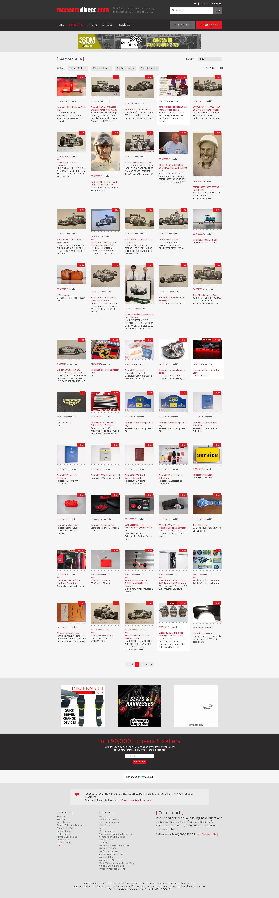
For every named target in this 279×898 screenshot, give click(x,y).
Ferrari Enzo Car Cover (67, 525)
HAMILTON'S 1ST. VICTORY (103, 635)
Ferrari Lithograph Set (135, 370)
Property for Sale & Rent (112, 868)
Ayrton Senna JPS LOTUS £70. (138, 109)
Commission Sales (66, 828)
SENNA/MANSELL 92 (168, 240)
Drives (102, 828)
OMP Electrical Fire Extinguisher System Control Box (139, 528)
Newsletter (124, 24)
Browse (61, 816)
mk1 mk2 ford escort (202, 633)
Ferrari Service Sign (202, 475)
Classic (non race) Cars (111, 854)
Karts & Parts (106, 839)
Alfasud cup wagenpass (68, 633)
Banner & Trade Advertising (71, 825)
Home (61, 24)
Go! (218, 10)
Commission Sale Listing (112, 837)
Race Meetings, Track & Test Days (116, 863)
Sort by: (190, 59)
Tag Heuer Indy (200, 525)
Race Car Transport (109, 822)
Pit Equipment (106, 831)
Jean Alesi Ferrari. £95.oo (205, 295)
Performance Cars (108, 851)
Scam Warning (64, 842)
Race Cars (104, 816)
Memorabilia (106, 857)
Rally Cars (104, 825)
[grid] (221, 68)
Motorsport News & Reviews (114, 845)
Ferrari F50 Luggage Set (102, 525)
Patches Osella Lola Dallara (206, 580)
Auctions (104, 842)
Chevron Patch (64, 422)
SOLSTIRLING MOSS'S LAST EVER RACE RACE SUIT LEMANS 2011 (173, 168)
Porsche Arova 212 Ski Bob (205, 240)
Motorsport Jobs (107, 848)
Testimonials (63, 834)
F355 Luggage (63, 295)
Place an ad (210, 25)
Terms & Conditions (67, 837)
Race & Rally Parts (109, 819)
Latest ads (183, 25)
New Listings (63, 822)
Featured (61, 819)
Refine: (60, 68)
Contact (106, 24)
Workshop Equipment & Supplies (116, 834)
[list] (217, 68)
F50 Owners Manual (100, 580)
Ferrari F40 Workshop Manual (105, 475)
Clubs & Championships (111, 866)
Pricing (92, 24)
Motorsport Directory (110, 860)
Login (205, 3)
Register (216, 3)
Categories (76, 24)
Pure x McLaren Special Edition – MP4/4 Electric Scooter (137, 583)
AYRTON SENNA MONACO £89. (138, 162)
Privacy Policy (64, 831)
